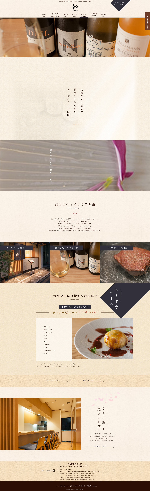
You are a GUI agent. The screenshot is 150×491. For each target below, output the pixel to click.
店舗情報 (88, 486)
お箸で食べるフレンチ (64, 486)
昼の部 (78, 486)
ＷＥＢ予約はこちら (148, 21)
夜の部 (73, 486)
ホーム (55, 486)
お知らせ (95, 486)
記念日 (83, 486)
